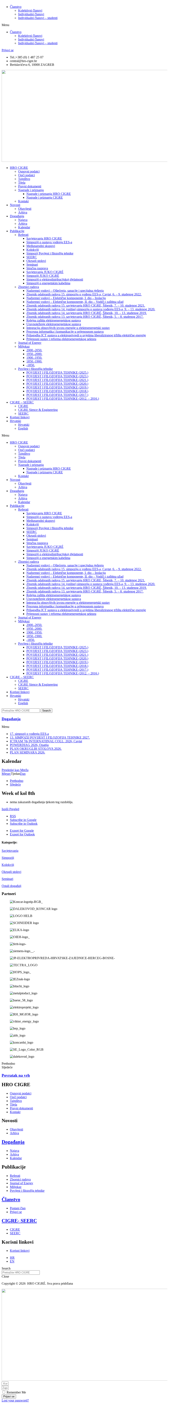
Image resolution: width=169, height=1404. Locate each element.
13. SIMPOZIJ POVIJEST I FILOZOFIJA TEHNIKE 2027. (50, 737)
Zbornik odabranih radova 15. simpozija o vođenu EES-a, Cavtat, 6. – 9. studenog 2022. (84, 294)
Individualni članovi (31, 14)
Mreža (15, 770)
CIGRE (23, 406)
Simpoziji (8, 857)
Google (23, 820)
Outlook (24, 823)
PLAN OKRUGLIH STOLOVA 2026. (36, 748)
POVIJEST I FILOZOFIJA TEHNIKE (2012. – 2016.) (62, 398)
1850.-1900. (34, 361)
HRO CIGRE (19, 167)
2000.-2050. (34, 350)
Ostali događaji (11, 886)
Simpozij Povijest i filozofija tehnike (49, 253)
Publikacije (17, 231)
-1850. (30, 365)
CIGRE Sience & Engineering (38, 410)
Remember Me (16, 1392)
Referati (23, 234)
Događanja (17, 216)
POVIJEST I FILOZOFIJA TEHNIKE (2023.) (57, 376)
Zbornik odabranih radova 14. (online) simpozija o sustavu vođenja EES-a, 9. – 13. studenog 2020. (90, 309)
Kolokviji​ (32, 249)
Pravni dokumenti (29, 186)
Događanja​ (11, 719)
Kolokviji (8, 864)
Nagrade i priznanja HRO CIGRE (48, 194)
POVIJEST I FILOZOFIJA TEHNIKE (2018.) (57, 391)
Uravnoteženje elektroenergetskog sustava (53, 324)
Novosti (15, 205)
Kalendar (24, 227)
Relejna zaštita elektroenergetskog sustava (53, 320)
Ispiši (10, 809)
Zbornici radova (28, 287)
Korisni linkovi (19, 417)
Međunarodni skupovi (40, 246)
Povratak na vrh (16, 1075)
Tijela (21, 182)
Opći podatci (26, 175)
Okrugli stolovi (36, 261)
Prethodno (16, 780)
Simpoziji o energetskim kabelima (48, 283)
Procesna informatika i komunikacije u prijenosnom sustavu (65, 331)
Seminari (7, 879)
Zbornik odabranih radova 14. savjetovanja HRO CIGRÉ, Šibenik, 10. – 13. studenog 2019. (86, 313)
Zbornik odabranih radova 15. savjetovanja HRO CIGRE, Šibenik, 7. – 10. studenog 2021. (85, 305)
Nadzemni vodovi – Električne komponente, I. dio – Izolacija (66, 298)
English (23, 428)
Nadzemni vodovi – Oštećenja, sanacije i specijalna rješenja (65, 290)
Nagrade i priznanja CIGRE (44, 197)
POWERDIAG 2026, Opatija (29, 745)
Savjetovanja (10, 850)
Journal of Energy (29, 342)
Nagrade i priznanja (31, 190)
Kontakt (23, 201)
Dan (23, 773)
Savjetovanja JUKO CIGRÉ (44, 272)
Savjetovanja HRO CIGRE (44, 238)
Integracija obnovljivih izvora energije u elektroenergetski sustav (68, 328)
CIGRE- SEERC (19, 1220)
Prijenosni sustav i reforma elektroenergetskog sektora (61, 339)
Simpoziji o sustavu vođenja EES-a (49, 242)
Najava (22, 220)
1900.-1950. (34, 357)
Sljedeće (15, 784)
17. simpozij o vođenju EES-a (29, 734)
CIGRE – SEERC (22, 402)
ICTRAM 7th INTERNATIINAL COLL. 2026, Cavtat (46, 741)
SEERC (31, 257)
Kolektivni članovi (30, 10)
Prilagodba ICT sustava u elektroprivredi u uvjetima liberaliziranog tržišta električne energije (86, 335)
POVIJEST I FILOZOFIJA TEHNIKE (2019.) (57, 387)
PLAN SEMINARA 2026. (27, 752)
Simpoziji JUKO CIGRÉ (42, 275)
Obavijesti (24, 208)
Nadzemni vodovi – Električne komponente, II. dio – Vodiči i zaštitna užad (74, 302)
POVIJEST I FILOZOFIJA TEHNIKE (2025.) (57, 372)
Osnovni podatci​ (29, 171)
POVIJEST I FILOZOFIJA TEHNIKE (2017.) (57, 395)
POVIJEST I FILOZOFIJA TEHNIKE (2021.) (57, 380)
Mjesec (6, 773)
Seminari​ (32, 264)
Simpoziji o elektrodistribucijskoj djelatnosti (54, 279)
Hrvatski (15, 421)
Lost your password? (15, 1400)
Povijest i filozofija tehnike (35, 369)
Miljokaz (24, 346)
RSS (13, 816)
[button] (84, 25)
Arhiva (22, 212)
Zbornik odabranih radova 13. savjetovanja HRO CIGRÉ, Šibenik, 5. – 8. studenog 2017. (84, 316)
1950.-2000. (34, 354)
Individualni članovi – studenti (38, 18)
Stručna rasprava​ (37, 268)
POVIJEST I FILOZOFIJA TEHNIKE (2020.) (57, 383)
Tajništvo (24, 179)
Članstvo (15, 6)
